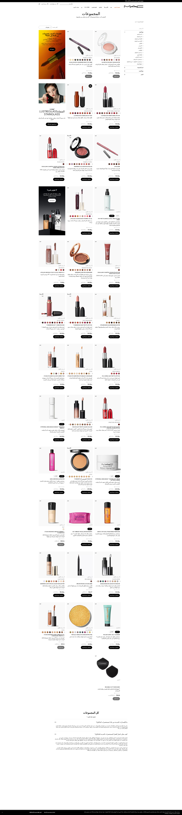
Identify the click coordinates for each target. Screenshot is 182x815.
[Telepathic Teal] (105, 581)
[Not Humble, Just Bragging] (112, 113)
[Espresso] (74, 424)
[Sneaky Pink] (70, 113)
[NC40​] (72, 476)
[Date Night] (61, 323)
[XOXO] (74, 113)
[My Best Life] (79, 323)
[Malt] (70, 216)
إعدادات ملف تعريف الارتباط (49, 812)
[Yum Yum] (86, 216)
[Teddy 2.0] (84, 323)
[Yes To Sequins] (74, 632)
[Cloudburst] (109, 60)
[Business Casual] (79, 113)
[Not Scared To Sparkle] (109, 581)
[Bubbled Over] (54, 581)
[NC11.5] (74, 373)
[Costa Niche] (84, 60)
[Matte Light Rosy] (77, 270)
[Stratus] (102, 60)
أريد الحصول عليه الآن (52, 124)
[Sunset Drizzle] (116, 60)
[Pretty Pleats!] (54, 323)
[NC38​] (74, 476)
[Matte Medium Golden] (82, 270)
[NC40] (59, 632)
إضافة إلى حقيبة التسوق (114, 127)
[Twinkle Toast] (74, 60)
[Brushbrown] (91, 581)
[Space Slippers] (51, 581)
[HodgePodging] (89, 60)
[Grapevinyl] (77, 113)
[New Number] (82, 60)
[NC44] (82, 373)
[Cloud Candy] (112, 60)
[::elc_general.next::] (67, 59)
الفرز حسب (55, 27)
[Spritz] (61, 270)
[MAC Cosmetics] (133, 7)
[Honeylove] (84, 164)
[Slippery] (89, 216)
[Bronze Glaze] (49, 581)
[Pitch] (70, 60)
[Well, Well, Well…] (105, 113)
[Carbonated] (77, 216)
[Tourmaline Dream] (102, 581)
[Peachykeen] (82, 164)
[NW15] (42, 632)
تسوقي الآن (52, 49)
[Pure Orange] (51, 373)
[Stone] (86, 424)
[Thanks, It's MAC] (70, 164)
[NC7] (63, 529)
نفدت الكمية (116, 76)
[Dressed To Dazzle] (84, 216)
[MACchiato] (114, 164)
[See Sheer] (82, 113)
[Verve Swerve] (119, 373)
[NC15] (89, 373)
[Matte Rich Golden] (70, 270)
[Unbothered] (114, 373)
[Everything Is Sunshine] (114, 581)
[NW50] (86, 373)
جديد (111, 7)
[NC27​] (84, 476)
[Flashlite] (114, 323)
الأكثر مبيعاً (106, 7)
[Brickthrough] (70, 323)
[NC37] (72, 373)
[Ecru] (72, 60)
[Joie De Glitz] (72, 632)
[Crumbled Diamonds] (112, 581)
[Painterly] (82, 424)
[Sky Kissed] (119, 60)
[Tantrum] (74, 216)
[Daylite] (116, 323)
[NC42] (47, 632)
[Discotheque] (77, 632)
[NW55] (61, 632)
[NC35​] (79, 476)
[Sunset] (119, 323)
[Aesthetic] (63, 270)
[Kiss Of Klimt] (70, 632)
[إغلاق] (2, 812)
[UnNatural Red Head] (119, 424)
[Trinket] (72, 113)
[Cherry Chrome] (56, 581)
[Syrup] (112, 164)
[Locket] (89, 632)
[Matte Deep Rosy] (79, 270)
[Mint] (54, 373)
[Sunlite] (107, 323)
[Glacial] (59, 581)
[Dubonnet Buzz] (74, 323)
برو (81, 7)
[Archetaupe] (77, 60)
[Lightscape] (63, 581)
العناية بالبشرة (94, 7)
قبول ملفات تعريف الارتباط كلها (35, 812)
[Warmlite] (109, 323)
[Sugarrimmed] (82, 216)
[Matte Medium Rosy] (86, 270)
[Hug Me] (117, 113)
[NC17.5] (79, 373)
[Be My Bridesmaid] (82, 323)
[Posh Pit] (86, 113)
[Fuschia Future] (107, 581)
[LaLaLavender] (72, 164)
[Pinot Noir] (70, 424)
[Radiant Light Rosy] (89, 270)
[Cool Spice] (119, 164)
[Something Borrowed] (47, 323)
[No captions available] (52, 210)
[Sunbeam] (112, 323)
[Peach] (63, 373)
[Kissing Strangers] (100, 113)
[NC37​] (77, 476)
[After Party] (86, 632)
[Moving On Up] (72, 323)
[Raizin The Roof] (79, 164)
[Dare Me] (112, 373)
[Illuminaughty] (84, 632)
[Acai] (116, 164)
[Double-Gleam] (61, 581)
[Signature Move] (107, 113)
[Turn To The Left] (89, 323)
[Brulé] (77, 424)
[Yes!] (79, 216)
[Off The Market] (77, 323)
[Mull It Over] (59, 323)
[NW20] (54, 632)
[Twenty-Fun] (86, 323)
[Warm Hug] (49, 323)
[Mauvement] (72, 216)
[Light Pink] (59, 373)
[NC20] (70, 373)
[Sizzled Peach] (84, 113)
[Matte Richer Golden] (72, 270)
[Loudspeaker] (86, 164)
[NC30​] (82, 476)
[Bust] (79, 632)
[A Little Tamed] (51, 323)
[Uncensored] (102, 113)
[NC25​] (86, 476)
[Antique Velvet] (74, 164)
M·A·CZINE (87, 7)
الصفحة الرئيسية (140, 21)
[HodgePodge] (84, 424)
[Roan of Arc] (63, 164)
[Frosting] (59, 270)
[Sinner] (89, 164)
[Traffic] (89, 113)
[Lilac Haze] (44, 581)
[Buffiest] (42, 323)
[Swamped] (79, 60)
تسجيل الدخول (52, 200)
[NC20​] (89, 476)
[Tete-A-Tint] (72, 424)
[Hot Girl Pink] (116, 373)
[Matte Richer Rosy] (84, 270)
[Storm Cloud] (86, 60)
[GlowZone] (104, 60)
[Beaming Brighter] (97, 581)
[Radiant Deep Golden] (74, 270)
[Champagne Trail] (100, 581)
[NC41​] (70, 476)
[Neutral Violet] (56, 373)
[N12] (77, 373)
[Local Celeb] (109, 113)
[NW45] (49, 632)
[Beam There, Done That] (97, 113)
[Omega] (79, 424)
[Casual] (56, 270)
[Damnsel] (119, 270)
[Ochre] (61, 373)
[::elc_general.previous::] (92, 59)
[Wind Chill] (114, 60)
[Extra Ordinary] (46, 581)
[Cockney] (114, 113)
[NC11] (84, 373)
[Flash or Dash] (117, 581)
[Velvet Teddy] (77, 164)
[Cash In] (82, 632)
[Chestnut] (109, 164)
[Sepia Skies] (107, 60)
